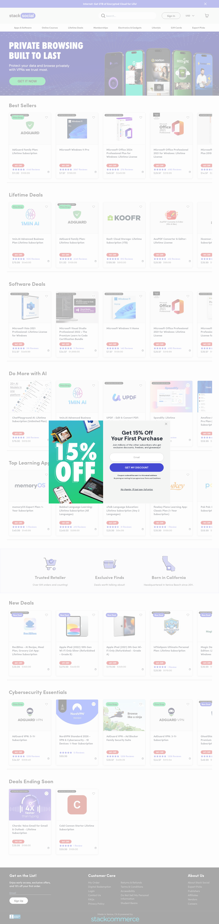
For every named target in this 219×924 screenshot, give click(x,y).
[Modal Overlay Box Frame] (109, 462)
